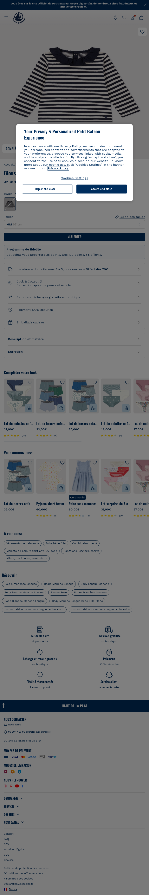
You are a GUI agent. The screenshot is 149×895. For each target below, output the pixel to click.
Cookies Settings (74, 178)
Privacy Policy (58, 168)
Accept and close (101, 189)
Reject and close (45, 189)
